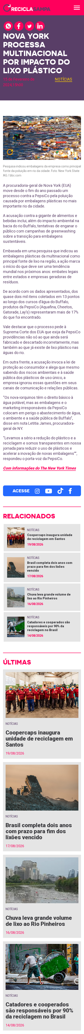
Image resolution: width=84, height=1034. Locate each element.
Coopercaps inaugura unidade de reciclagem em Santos (39, 738)
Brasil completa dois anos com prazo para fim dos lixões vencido (49, 566)
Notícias (63, 79)
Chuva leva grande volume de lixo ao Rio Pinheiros (39, 921)
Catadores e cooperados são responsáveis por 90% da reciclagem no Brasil (48, 626)
